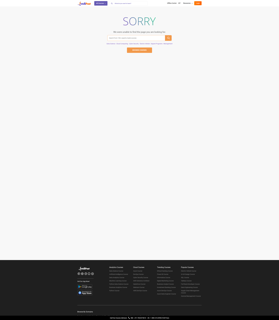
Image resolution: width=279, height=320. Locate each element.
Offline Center (172, 3)
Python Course (114, 290)
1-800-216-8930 (156, 318)
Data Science (111, 44)
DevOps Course (138, 274)
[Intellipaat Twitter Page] (82, 274)
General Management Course (191, 296)
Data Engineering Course (189, 287)
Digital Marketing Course (165, 281)
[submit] (168, 38)
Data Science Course (116, 271)
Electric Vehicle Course (188, 271)
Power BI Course (162, 274)
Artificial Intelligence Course (118, 274)
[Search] (112, 3)
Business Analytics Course (118, 287)
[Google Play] (84, 286)
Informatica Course (163, 277)
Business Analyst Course (165, 284)
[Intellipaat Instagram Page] (92, 274)
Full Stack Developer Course (190, 284)
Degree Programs (156, 44)
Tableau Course (186, 281)
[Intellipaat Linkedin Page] (85, 274)
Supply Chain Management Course (190, 292)
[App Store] (85, 292)
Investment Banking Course (166, 287)
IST (179, 3)
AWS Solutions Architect (141, 281)
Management (168, 44)
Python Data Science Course (118, 284)
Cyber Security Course (140, 277)
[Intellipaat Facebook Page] (78, 274)
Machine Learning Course (118, 281)
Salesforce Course (139, 284)
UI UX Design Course (188, 274)
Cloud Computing (122, 44)
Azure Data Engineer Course (166, 294)
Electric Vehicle (145, 44)
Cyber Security (134, 44)
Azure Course (137, 271)
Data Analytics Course (116, 277)
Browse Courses (139, 50)
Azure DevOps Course (164, 290)
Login (198, 3)
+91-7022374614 (140, 318)
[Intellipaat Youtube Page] (89, 274)
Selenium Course (138, 287)
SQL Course (185, 277)
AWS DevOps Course (140, 290)
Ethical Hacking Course (165, 271)
